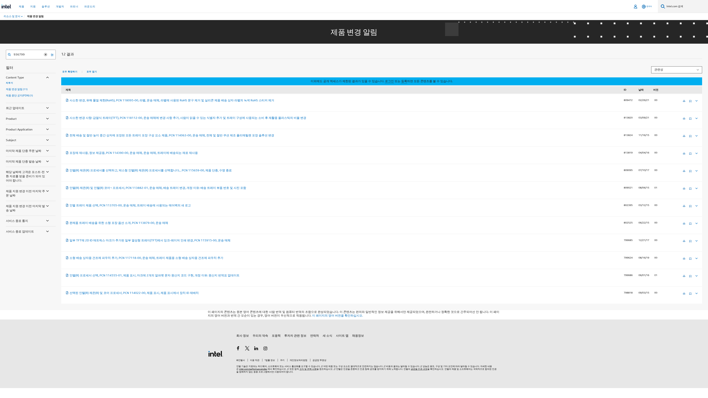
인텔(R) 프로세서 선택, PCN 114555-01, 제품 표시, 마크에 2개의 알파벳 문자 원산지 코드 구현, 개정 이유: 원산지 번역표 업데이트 (155, 275)
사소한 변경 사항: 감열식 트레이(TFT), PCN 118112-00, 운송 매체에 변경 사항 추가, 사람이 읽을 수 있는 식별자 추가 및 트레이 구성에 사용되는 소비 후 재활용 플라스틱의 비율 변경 (188, 118)
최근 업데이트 (15, 108)
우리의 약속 (260, 336)
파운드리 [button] (89, 6)
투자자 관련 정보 (295, 336)
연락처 (314, 336)
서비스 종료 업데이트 (20, 231)
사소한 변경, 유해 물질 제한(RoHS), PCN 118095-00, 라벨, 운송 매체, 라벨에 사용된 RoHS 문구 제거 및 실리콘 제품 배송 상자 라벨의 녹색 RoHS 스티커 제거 (172, 100)
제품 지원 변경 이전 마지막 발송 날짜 (25, 208)
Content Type (15, 77)
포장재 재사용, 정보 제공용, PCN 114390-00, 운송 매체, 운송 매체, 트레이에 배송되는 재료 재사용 (134, 153)
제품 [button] (21, 6)
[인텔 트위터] (247, 349)
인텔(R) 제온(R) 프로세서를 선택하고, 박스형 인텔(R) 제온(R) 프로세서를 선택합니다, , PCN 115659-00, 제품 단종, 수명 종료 (151, 170)
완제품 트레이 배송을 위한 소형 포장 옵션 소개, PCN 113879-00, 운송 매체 (119, 223)
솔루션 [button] (46, 6)
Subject (11, 140)
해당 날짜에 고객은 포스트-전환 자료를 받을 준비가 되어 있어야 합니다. (25, 176)
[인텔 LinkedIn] (256, 349)
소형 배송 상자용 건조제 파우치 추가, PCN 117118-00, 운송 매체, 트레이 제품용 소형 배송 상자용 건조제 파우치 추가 (146, 258)
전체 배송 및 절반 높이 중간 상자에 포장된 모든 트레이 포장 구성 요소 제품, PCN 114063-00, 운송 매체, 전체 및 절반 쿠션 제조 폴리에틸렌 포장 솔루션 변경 (172, 135)
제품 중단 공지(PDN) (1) (19, 95)
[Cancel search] (45, 54)
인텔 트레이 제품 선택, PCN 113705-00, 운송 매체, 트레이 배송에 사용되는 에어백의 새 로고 (130, 205)
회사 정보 (242, 336)
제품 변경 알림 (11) (16, 89)
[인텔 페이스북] (238, 349)
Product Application (19, 129)
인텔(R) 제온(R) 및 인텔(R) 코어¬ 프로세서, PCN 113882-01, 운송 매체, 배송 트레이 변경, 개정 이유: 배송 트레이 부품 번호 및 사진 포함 (158, 188)
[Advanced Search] (51, 54)
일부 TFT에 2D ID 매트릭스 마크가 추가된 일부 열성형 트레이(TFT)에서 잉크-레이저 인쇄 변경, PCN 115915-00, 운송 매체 (150, 240)
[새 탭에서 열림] (684, 101)
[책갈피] (690, 102)
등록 (404, 81)
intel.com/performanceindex (253, 369)
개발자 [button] (60, 6)
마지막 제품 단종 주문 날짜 (23, 151)
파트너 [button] (74, 6)
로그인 (389, 81)
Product (11, 119)
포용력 (276, 336)
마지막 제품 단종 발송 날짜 (23, 161)
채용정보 (358, 336)
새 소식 (327, 336)
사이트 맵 (342, 336)
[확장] (696, 100)
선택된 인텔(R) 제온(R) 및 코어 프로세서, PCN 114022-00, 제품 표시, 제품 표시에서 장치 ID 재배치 (134, 293)
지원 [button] (33, 6)
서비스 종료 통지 (17, 221)
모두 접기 (92, 71)
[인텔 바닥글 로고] (215, 353)
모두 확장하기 (69, 71)
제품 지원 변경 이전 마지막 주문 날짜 (25, 193)
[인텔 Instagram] (265, 349)
